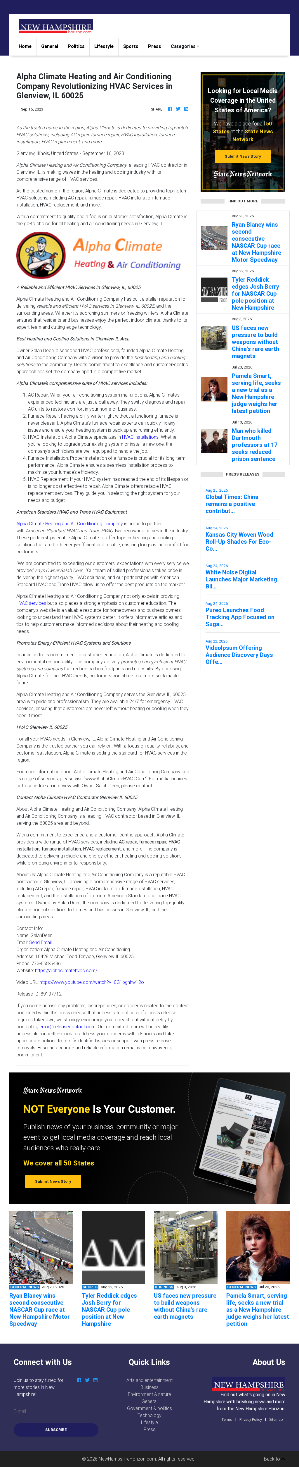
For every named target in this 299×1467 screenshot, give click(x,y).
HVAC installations (140, 437)
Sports (130, 46)
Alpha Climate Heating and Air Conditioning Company (69, 523)
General (49, 46)
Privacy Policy (250, 1419)
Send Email (40, 942)
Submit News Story (243, 156)
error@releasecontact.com (67, 1026)
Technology (149, 1415)
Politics (76, 46)
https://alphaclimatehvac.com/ (66, 970)
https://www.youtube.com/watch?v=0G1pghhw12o (92, 982)
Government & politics (149, 1408)
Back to (272, 1459)
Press (154, 46)
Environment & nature (149, 1394)
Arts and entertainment (149, 1380)
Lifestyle (104, 46)
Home (27, 46)
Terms (226, 1419)
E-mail (20, 1411)
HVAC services (31, 603)
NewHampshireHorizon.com (127, 1459)
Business (149, 1387)
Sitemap (276, 1419)
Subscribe (56, 1429)
